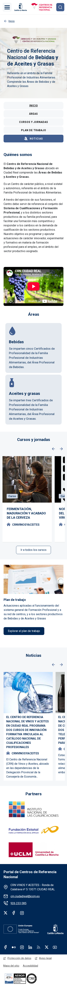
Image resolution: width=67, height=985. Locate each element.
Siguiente (61, 449)
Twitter (5, 913)
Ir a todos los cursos (33, 550)
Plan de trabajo (33, 130)
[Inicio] (42, 7)
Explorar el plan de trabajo (24, 631)
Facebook (14, 913)
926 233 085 (18, 903)
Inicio (33, 105)
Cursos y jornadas (33, 122)
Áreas (33, 113)
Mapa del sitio (11, 965)
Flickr (14, 947)
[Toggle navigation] (7, 7)
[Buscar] (60, 7)
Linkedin (30, 947)
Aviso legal (45, 958)
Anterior (53, 449)
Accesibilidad (30, 965)
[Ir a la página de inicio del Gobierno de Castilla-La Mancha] (20, 7)
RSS (38, 947)
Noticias (36, 138)
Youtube (55, 947)
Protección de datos (19, 958)
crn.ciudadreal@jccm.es (25, 896)
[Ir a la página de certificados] (27, 978)
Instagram (22, 913)
